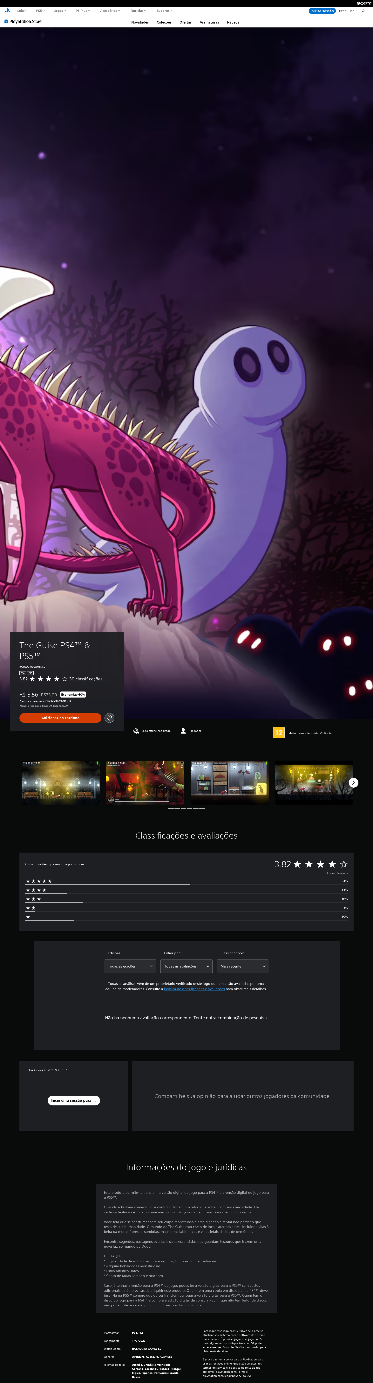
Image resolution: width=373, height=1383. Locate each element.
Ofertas (186, 22)
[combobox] (130, 966)
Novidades (140, 22)
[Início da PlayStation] (7, 11)
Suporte (163, 10)
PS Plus (81, 10)
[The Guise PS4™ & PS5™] (61, 783)
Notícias (137, 10)
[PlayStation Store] (24, 21)
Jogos (58, 10)
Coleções (164, 22)
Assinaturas (209, 22)
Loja (20, 10)
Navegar (234, 22)
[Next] (353, 783)
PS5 (39, 10)
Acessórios (108, 10)
